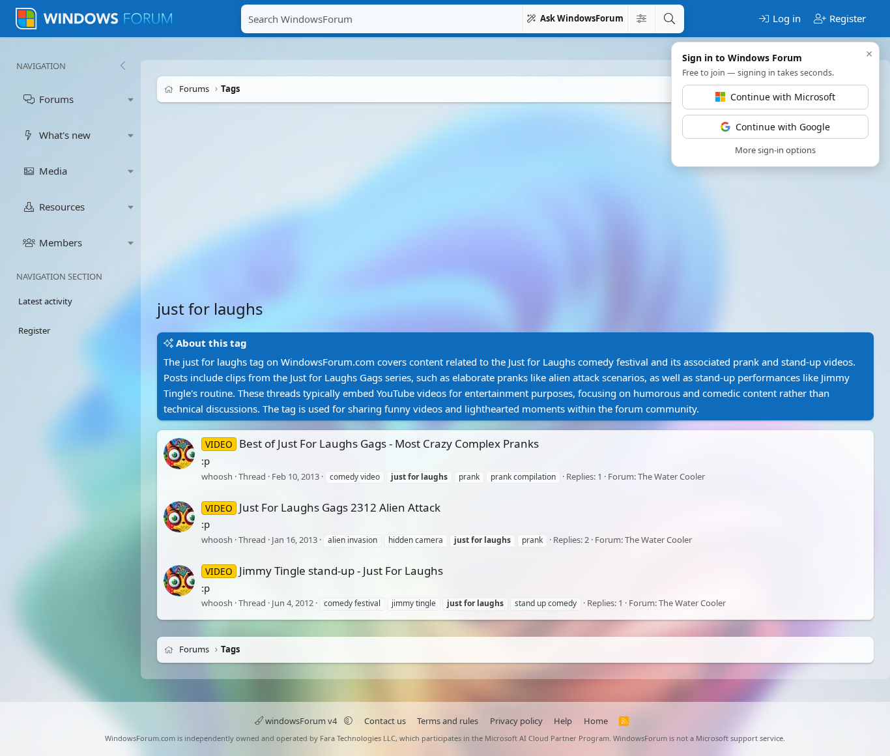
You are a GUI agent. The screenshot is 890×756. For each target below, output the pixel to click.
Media (53, 170)
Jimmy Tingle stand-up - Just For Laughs (324, 570)
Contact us (385, 721)
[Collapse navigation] (122, 66)
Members (60, 242)
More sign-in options (775, 150)
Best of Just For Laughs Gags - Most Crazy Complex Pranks (372, 443)
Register (34, 330)
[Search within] (641, 19)
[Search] (669, 19)
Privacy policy (516, 721)
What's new (65, 134)
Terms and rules (447, 721)
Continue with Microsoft (782, 97)
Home (596, 721)
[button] (131, 99)
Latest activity (45, 301)
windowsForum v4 (301, 721)
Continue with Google (783, 127)
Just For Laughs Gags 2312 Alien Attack (322, 507)
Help (563, 721)
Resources (62, 206)
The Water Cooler (671, 476)
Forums (56, 99)
